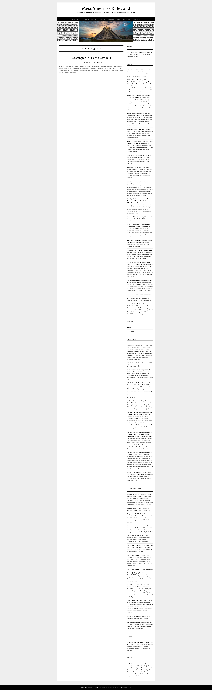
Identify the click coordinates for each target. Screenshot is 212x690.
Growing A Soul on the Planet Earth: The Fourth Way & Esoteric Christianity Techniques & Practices (140, 201)
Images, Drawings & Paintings (94, 19)
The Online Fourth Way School (135, 584)
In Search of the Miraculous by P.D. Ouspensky (140, 217)
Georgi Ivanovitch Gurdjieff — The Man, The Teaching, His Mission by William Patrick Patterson (139, 183)
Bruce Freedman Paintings (134, 52)
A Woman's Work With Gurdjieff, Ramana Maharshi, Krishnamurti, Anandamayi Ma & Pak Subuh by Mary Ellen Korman (140, 82)
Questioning (130, 331)
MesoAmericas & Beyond (106, 8)
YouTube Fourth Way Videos (135, 622)
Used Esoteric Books (133, 600)
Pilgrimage (127, 19)
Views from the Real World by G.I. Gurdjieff (139, 294)
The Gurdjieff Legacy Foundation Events (138, 555)
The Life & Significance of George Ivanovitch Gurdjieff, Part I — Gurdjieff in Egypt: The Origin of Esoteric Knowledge (139, 414)
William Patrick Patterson (134, 616)
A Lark (129, 327)
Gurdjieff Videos (131, 508)
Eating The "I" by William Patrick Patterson (139, 167)
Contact (137, 19)
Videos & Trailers (114, 19)
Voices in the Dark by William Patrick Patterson (140, 304)
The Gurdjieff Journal (133, 535)
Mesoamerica (76, 19)
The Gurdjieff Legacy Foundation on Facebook (140, 569)
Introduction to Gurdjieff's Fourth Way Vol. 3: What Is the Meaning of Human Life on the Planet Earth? (139, 365)
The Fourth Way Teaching (134, 525)
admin (100, 62)
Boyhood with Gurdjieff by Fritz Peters (138, 155)
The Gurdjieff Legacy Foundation (136, 545)
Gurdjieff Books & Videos (134, 494)
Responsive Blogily (117, 687)
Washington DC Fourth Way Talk (91, 57)
